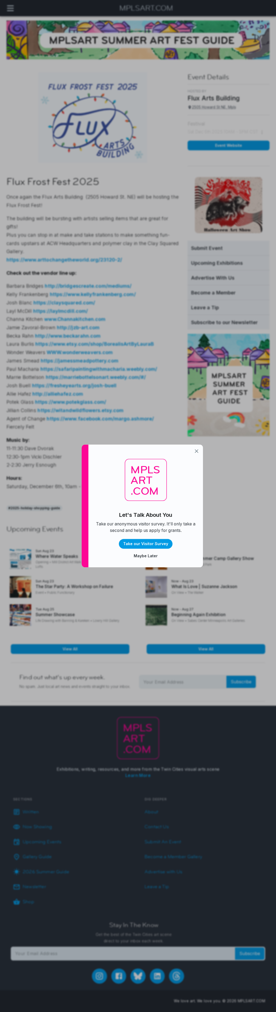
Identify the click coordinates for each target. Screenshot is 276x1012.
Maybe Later (146, 556)
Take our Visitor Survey (145, 544)
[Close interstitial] (196, 451)
